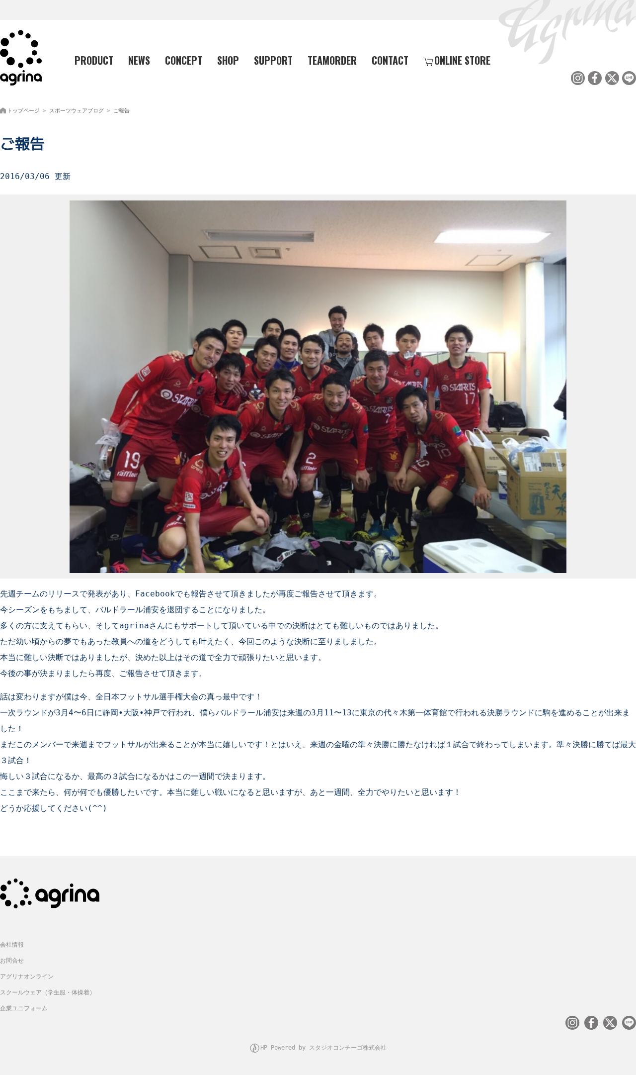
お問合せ (12, 960)
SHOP (228, 60)
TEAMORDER (332, 60)
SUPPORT (273, 60)
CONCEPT (183, 60)
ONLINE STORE (462, 60)
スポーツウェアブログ (76, 110)
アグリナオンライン (27, 976)
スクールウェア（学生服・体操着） (47, 992)
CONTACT (390, 60)
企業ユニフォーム (24, 1008)
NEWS (139, 60)
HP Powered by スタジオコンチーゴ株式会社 (323, 1047)
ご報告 (121, 110)
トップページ (23, 110)
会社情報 (12, 944)
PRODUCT (94, 60)
